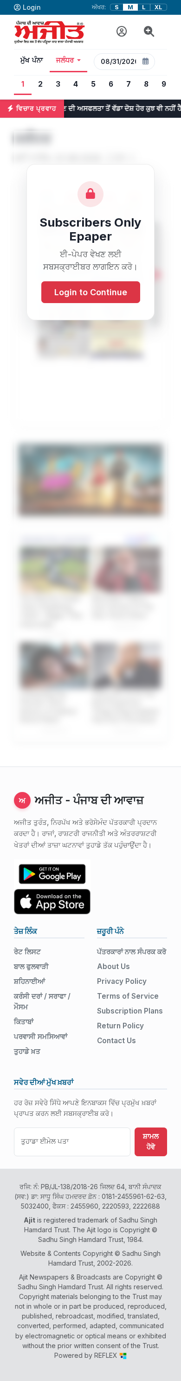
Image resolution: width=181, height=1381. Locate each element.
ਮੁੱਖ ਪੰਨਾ (31, 60)
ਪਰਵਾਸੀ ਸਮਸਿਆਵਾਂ (40, 1036)
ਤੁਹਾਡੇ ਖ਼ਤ (27, 1051)
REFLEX (106, 1355)
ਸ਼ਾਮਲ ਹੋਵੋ (151, 1141)
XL (158, 7)
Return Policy (120, 1025)
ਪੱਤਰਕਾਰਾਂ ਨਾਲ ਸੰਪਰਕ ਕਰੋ (131, 951)
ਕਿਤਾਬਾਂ (23, 1021)
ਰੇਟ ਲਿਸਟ (27, 951)
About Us (113, 966)
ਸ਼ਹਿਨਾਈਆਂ (29, 981)
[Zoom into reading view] (149, 31)
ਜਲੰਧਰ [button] (65, 60)
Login (32, 7)
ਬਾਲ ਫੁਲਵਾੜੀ (31, 966)
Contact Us (116, 1040)
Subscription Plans (130, 1011)
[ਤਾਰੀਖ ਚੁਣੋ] (145, 61)
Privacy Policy (122, 981)
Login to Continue (90, 292)
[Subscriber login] (122, 31)
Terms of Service (128, 996)
